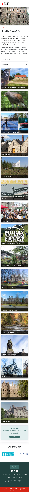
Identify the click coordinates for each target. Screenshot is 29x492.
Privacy (7, 477)
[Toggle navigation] (26, 3)
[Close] (27, 488)
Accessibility (23, 474)
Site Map (21, 477)
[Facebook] (12, 471)
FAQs (10, 474)
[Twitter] (14, 471)
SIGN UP (14, 436)
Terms (16, 474)
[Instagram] (17, 471)
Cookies (14, 477)
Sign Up (14, 467)
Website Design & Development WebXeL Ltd (14, 482)
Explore (3, 27)
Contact (4, 474)
